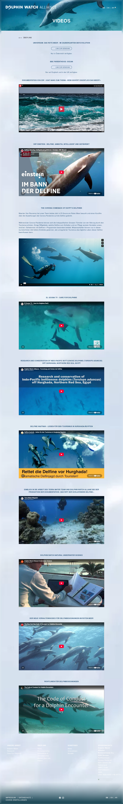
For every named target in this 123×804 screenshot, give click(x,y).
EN (108, 8)
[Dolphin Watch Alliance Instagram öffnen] (63, 797)
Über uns (41, 745)
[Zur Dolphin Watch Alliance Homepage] (31, 8)
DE (104, 8)
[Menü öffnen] (116, 8)
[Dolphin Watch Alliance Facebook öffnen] (60, 797)
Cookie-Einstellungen (16, 800)
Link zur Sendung (63, 48)
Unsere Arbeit (14, 745)
